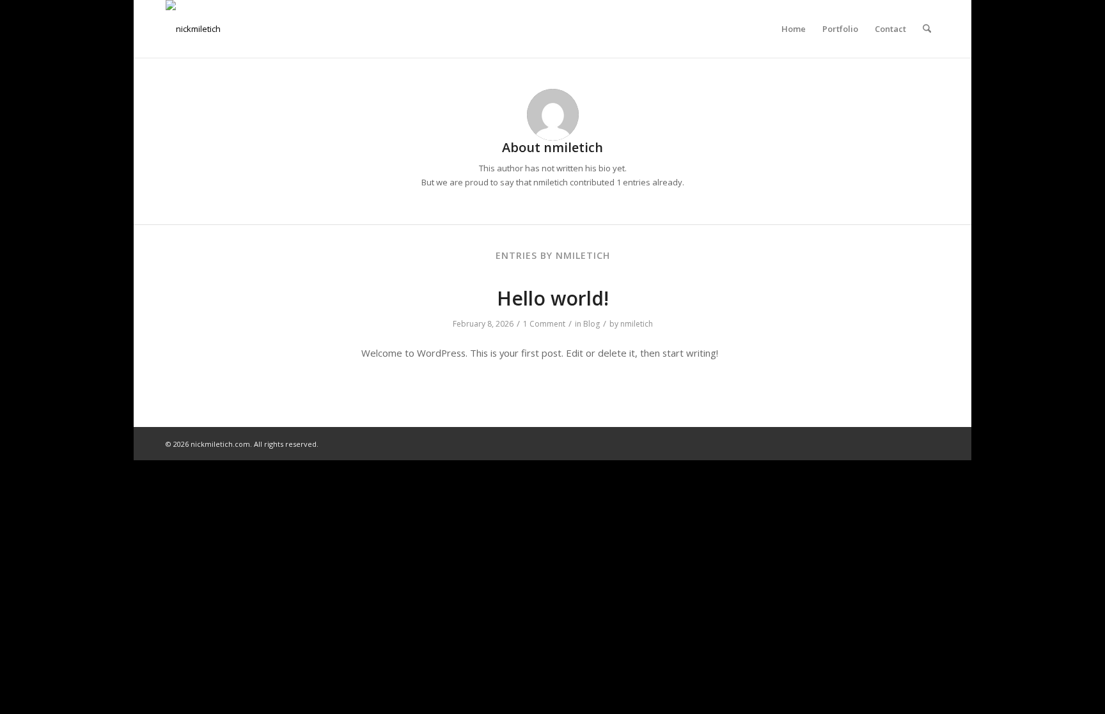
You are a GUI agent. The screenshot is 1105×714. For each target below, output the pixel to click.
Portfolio (840, 29)
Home (793, 29)
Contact (890, 29)
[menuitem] (926, 29)
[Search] (926, 29)
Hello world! (553, 298)
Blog (591, 323)
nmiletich (636, 323)
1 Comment (544, 323)
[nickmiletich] (193, 29)
